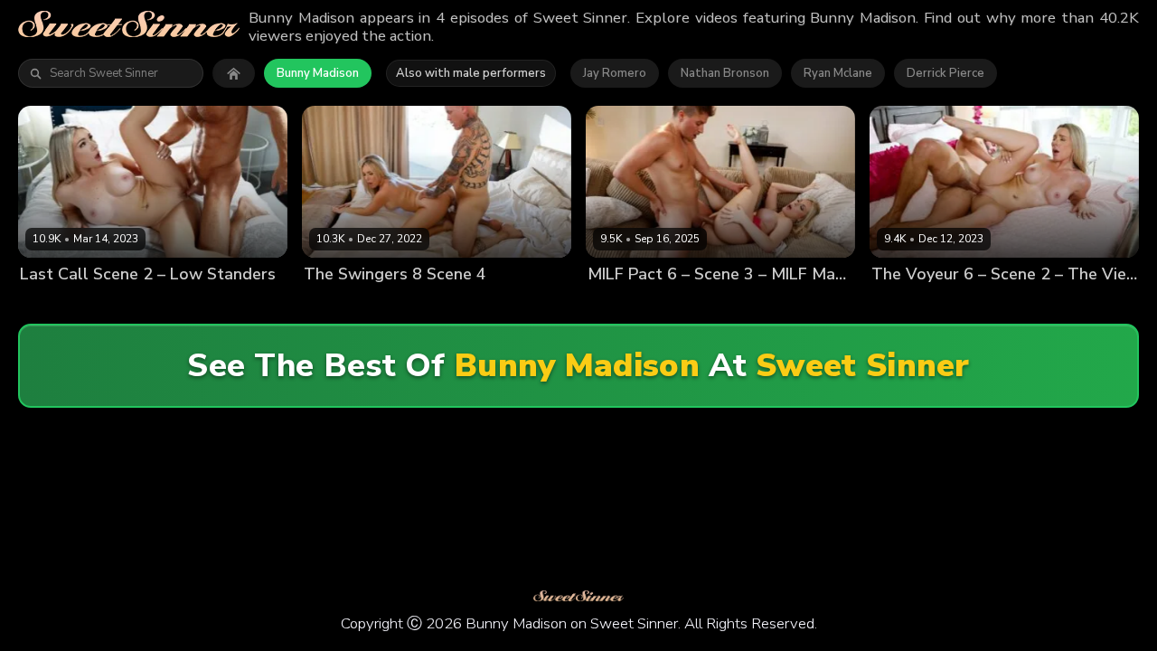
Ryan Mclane (838, 73)
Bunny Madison (318, 73)
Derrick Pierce (945, 73)
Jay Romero (614, 73)
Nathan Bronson (725, 73)
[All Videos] (233, 73)
